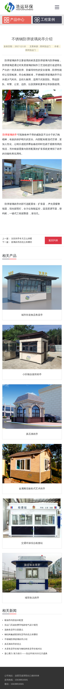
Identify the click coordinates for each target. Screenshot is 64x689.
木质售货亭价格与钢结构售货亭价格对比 (23, 649)
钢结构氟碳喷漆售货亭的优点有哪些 (21, 634)
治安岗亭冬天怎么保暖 (21, 238)
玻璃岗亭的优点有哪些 (21, 242)
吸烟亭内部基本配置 (13, 620)
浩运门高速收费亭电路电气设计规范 (21, 625)
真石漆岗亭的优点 (12, 644)
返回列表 (53, 240)
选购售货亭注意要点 (13, 629)
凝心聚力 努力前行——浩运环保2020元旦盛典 (25, 653)
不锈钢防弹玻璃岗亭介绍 (15, 639)
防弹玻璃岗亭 (10, 134)
